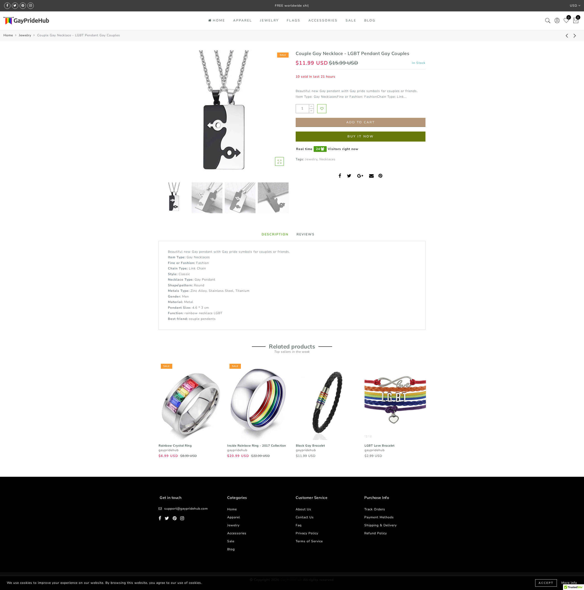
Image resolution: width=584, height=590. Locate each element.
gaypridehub (169, 450)
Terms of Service (309, 541)
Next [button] (274, 118)
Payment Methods (379, 517)
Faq (299, 525)
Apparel (242, 20)
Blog (369, 20)
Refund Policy (375, 533)
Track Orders (374, 509)
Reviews (306, 234)
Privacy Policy (307, 533)
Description (275, 234)
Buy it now (360, 136)
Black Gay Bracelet (310, 445)
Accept (546, 583)
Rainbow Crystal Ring (175, 445)
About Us (303, 509)
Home (219, 20)
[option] (223, 115)
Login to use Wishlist (321, 108)
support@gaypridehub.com (186, 508)
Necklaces (327, 159)
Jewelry (269, 20)
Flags (293, 20)
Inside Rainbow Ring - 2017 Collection (256, 445)
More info (569, 583)
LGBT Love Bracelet (379, 445)
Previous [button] (167, 118)
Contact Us (305, 517)
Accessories (323, 20)
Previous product (563, 35)
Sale (351, 20)
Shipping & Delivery (380, 525)
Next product (575, 35)
